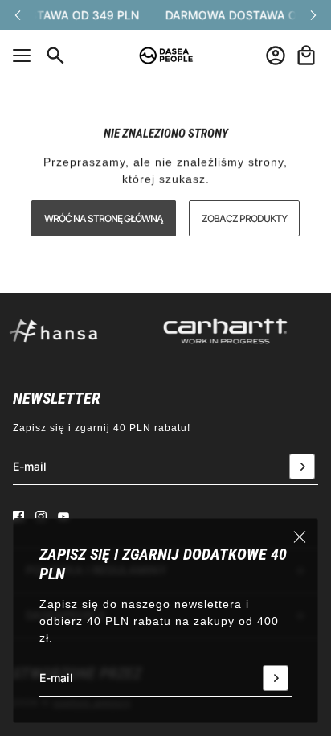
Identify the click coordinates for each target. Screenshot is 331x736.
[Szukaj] (55, 55)
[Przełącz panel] (22, 55)
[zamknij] (300, 536)
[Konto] (276, 55)
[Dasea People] (166, 55)
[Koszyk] (306, 55)
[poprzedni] (17, 14)
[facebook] (18, 516)
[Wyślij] (275, 678)
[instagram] (41, 516)
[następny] (313, 14)
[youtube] (63, 516)
